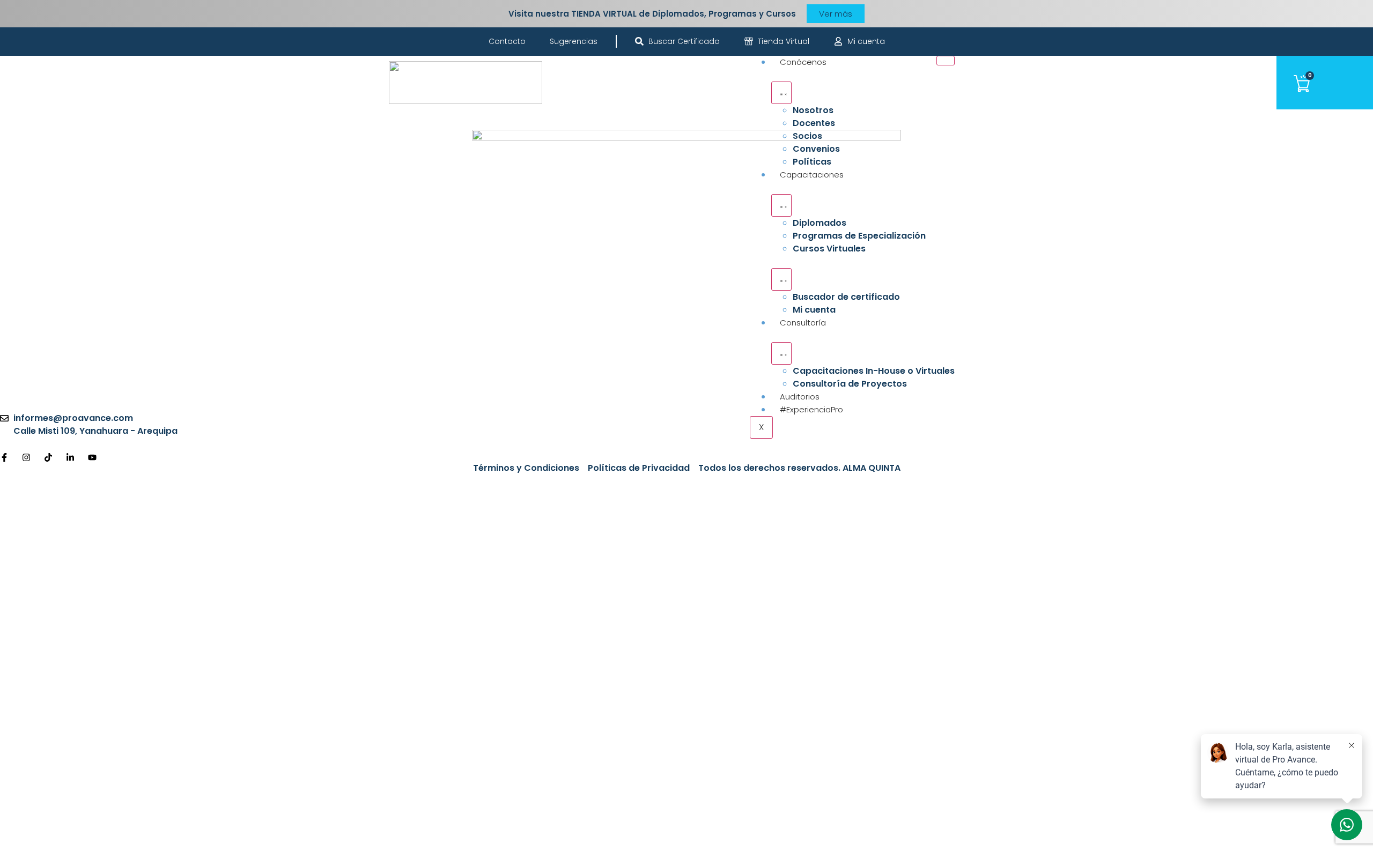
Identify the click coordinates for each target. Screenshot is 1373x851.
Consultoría (803, 322)
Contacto (507, 41)
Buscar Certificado (684, 41)
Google (26, 493)
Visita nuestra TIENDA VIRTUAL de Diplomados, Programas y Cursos (652, 13)
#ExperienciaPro (811, 409)
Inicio (22, 297)
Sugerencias (573, 41)
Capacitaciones (812, 174)
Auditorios (800, 396)
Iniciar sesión (167, 831)
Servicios (31, 346)
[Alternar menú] (781, 93)
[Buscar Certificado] (639, 41)
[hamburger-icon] (945, 60)
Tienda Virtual (783, 41)
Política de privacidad (356, 693)
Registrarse (112, 831)
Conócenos (803, 62)
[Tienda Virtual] (748, 41)
